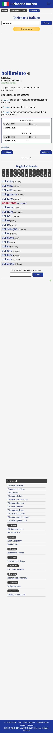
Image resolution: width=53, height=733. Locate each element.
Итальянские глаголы (17, 578)
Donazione (26, 29)
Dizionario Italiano (18, 10)
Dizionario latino (14, 496)
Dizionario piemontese (17, 520)
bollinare (7, 207)
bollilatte (7, 198)
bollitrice (7, 255)
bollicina (7, 185)
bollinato (7, 211)
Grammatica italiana (16, 489)
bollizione (8, 263)
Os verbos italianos (15, 569)
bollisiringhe (10, 229)
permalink (5, 147)
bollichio (7, 181)
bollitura (7, 259)
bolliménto (34, 10)
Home (4, 10)
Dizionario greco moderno (18, 517)
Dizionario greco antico (17, 499)
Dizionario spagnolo (16, 513)
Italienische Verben (15, 553)
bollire (6, 220)
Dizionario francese (15, 503)
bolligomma (9, 194)
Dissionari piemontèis (16, 594)
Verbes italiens (13, 532)
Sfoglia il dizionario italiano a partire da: (27, 270)
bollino (6, 216)
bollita (6, 233)
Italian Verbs (12, 544)
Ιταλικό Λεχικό (14, 586)
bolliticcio (8, 237)
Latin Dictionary (14, 541)
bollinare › (46, 152)
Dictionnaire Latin (15, 529)
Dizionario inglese (15, 506)
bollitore (7, 250)
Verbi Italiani (12, 493)
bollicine (7, 189)
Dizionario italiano (15, 485)
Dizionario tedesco (15, 510)
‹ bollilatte (7, 152)
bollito (6, 242)
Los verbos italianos (16, 561)
